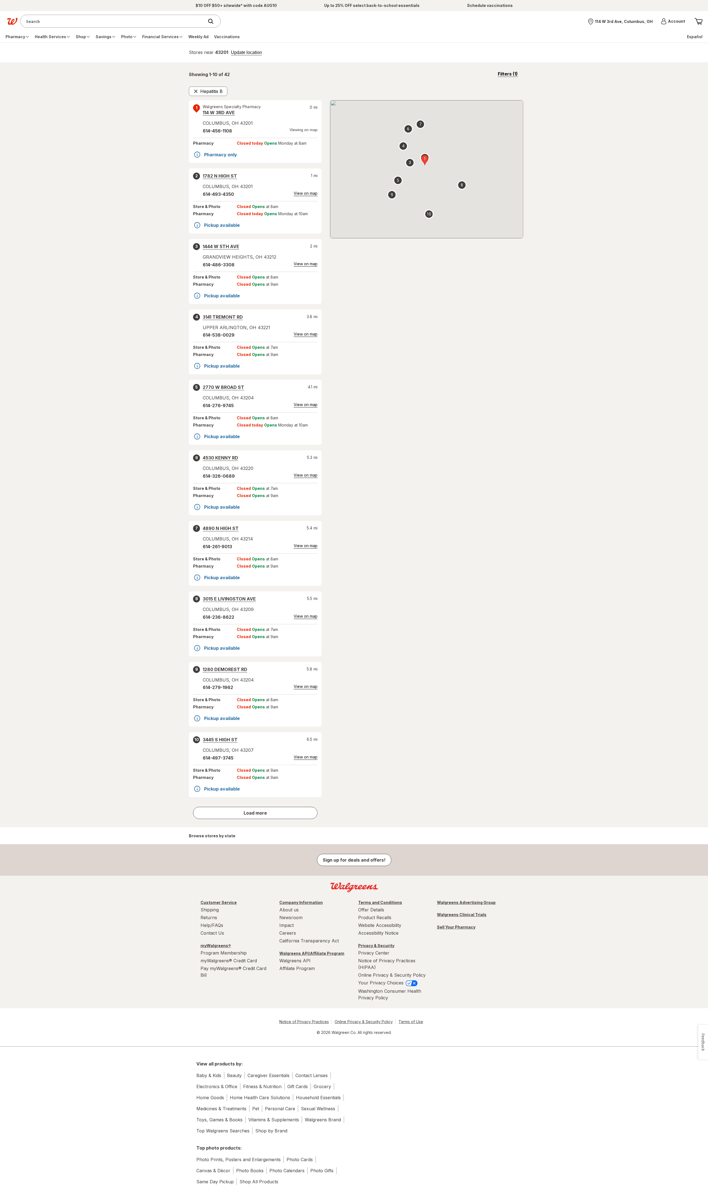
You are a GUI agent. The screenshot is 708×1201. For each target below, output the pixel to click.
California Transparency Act (309, 940)
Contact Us (212, 933)
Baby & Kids (208, 1075)
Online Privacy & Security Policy (392, 975)
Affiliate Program (297, 968)
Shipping (210, 910)
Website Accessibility (379, 925)
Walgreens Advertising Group (466, 902)
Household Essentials (318, 1097)
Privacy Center (373, 953)
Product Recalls (374, 917)
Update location (246, 52)
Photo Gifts (322, 1170)
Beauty (234, 1075)
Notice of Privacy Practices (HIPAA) (386, 964)
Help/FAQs (212, 925)
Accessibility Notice (378, 933)
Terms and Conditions (380, 902)
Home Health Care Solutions (260, 1097)
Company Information (301, 902)
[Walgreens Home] (12, 21)
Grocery (322, 1086)
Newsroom (291, 917)
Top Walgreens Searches (222, 1131)
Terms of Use (411, 1021)
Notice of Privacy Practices (304, 1021)
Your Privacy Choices (381, 983)
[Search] (213, 21)
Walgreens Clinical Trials (461, 914)
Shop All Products (259, 1181)
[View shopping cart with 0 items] (698, 21)
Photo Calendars (286, 1170)
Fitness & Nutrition (262, 1086)
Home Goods (210, 1097)
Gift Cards (297, 1086)
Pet (255, 1108)
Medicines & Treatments (221, 1108)
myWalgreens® (216, 945)
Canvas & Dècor (213, 1170)
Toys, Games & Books (219, 1119)
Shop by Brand (271, 1131)
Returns (209, 917)
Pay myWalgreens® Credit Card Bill (233, 972)
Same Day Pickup (215, 1181)
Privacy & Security (376, 945)
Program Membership (224, 953)
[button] (673, 21)
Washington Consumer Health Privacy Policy (389, 994)
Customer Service (219, 902)
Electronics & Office (216, 1086)
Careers (287, 933)
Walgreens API (295, 960)
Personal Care (280, 1108)
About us (289, 910)
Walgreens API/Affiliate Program (311, 953)
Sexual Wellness (318, 1108)
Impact (286, 925)
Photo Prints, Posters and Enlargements (238, 1159)
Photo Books (250, 1170)
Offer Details (371, 910)
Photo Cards (300, 1159)
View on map (305, 193)
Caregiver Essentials (269, 1075)
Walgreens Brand (323, 1119)
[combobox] (113, 21)
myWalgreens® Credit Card (229, 960)
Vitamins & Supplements (273, 1119)
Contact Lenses (311, 1075)
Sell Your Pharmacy (456, 927)
